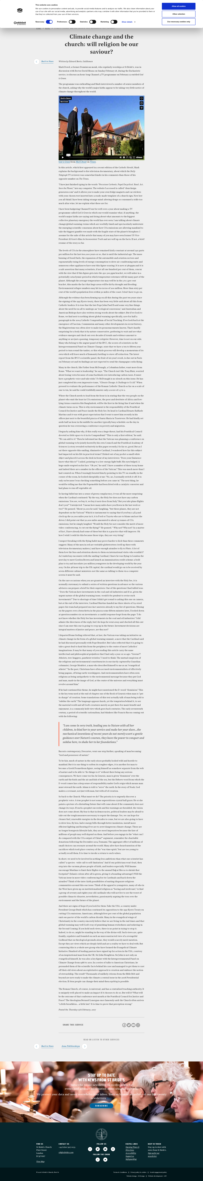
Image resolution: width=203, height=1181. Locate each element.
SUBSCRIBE (101, 1106)
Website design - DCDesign (136, 1176)
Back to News (47, 61)
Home (38, 28)
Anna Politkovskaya (71, 1046)
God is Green (64, 162)
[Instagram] (138, 1025)
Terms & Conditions (120, 1172)
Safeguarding (131, 1159)
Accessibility (131, 1153)
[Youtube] (133, 1025)
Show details (127, 22)
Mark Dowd (81, 162)
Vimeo (93, 162)
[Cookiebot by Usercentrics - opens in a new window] (20, 23)
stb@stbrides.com (66, 1153)
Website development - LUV (157, 1176)
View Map (40, 1162)
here (109, 1098)
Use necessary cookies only (178, 22)
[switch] (72, 22)
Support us (130, 1156)
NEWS (47, 28)
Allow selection (178, 14)
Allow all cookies (179, 6)
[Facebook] (124, 1025)
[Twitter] (129, 1025)
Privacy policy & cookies (138, 1172)
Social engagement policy (158, 1172)
